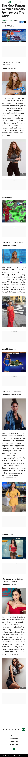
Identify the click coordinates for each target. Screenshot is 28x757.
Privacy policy (14, 744)
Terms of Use (14, 741)
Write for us (14, 738)
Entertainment (7, 20)
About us (14, 736)
